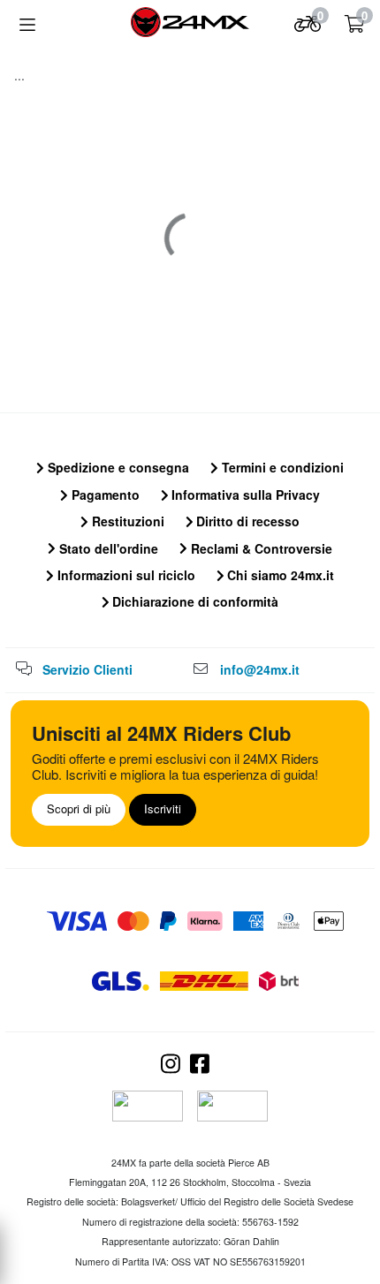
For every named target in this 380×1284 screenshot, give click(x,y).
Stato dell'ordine (107, 548)
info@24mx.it (260, 669)
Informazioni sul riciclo (124, 575)
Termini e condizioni (281, 467)
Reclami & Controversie (259, 548)
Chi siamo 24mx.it (279, 575)
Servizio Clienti (87, 669)
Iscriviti (162, 808)
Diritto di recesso (246, 521)
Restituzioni (126, 521)
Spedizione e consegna (116, 467)
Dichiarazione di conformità (193, 601)
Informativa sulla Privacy (244, 494)
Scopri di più (78, 808)
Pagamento (104, 494)
